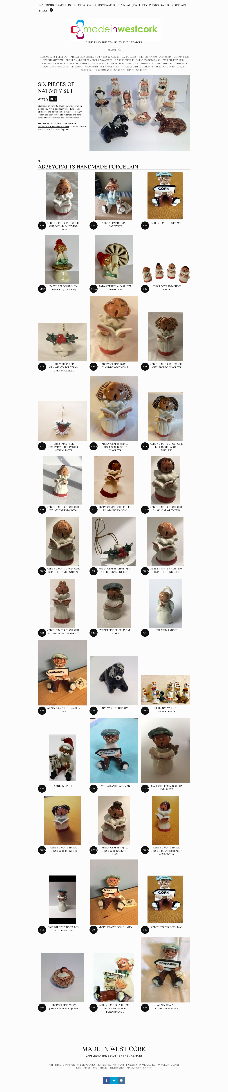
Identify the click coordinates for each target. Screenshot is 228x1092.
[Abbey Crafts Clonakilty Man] (62, 673)
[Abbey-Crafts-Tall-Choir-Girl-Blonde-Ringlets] (165, 336)
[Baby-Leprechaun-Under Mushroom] (113, 259)
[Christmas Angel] (165, 603)
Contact (147, 1068)
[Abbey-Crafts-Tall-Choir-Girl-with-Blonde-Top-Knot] (62, 196)
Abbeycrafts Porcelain (54, 57)
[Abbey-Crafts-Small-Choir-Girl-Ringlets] (62, 820)
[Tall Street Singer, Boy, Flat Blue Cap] (62, 899)
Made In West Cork (114, 1048)
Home (79, 1068)
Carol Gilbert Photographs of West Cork (146, 57)
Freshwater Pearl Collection (60, 63)
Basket (44, 10)
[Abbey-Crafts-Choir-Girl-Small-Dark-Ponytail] (165, 480)
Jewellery (139, 5)
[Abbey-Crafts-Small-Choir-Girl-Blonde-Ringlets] (114, 408)
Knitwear (124, 5)
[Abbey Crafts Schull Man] (114, 892)
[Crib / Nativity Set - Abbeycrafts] (165, 690)
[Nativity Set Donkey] (114, 680)
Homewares (106, 5)
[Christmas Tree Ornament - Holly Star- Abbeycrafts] (62, 421)
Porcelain (178, 5)
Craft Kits (63, 5)
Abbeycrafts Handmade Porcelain (53, 126)
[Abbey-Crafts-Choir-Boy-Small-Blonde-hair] (165, 541)
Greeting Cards (84, 5)
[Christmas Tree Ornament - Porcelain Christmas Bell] (62, 342)
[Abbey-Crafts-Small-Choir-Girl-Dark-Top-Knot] (114, 820)
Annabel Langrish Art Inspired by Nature (95, 57)
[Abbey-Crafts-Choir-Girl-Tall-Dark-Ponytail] (114, 480)
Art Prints (46, 5)
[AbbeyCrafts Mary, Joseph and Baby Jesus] (62, 977)
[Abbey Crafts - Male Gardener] (114, 196)
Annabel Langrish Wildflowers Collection (105, 63)
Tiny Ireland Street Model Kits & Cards (89, 60)
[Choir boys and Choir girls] (165, 273)
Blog (95, 1068)
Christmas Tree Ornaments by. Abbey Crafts (97, 66)
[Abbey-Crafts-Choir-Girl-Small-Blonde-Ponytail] (62, 541)
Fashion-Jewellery (173, 60)
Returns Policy (117, 1068)
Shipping (103, 1068)
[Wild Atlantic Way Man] (114, 751)
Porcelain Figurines (60, 129)
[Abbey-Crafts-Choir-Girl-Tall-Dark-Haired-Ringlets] (165, 416)
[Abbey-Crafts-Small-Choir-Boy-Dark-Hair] (114, 329)
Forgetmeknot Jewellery (110, 70)
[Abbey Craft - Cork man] (165, 196)
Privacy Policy (134, 1068)
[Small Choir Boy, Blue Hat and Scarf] (165, 751)
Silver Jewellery (137, 70)
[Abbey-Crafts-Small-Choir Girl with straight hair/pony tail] (165, 820)
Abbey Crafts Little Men (170, 66)
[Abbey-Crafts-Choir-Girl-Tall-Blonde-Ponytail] (62, 480)
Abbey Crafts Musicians (139, 66)
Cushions (86, 70)
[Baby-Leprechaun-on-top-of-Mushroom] (62, 259)
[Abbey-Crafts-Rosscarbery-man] (165, 970)
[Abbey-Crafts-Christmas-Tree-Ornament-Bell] (114, 541)
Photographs (159, 5)
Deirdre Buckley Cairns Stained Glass (137, 60)
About (87, 1068)
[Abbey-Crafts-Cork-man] (165, 899)
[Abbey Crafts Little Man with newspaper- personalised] (113, 977)
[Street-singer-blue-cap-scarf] (114, 603)
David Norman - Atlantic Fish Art (153, 63)
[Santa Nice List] (62, 758)
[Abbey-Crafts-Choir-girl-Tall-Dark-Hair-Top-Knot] (62, 603)
